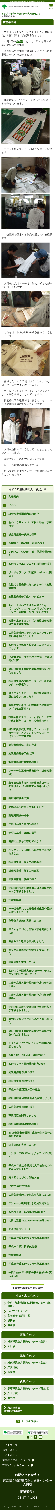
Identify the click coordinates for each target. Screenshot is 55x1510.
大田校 (11, 1346)
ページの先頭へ (30, 1421)
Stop (40, 1437)
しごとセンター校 (17, 1310)
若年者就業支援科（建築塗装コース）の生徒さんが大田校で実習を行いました (30, 786)
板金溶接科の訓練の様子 (22, 534)
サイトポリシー (11, 1455)
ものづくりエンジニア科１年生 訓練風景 (30, 524)
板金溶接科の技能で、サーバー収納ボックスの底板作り (30, 683)
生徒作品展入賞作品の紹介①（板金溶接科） (30, 996)
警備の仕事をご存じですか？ (25, 841)
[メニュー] (51, 6)
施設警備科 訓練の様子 (22, 1072)
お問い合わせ (10, 1450)
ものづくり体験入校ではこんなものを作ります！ (30, 646)
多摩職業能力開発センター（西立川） (29, 1388)
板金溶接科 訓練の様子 (22, 1081)
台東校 (11, 1372)
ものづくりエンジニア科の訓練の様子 (30, 563)
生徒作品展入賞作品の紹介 (24, 824)
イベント (14, 505)
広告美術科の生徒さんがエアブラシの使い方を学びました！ (30, 634)
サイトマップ (10, 1445)
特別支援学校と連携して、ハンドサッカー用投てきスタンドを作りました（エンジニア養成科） (30, 733)
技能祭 (19, 41)
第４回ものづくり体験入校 (24, 1177)
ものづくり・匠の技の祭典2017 (27, 1212)
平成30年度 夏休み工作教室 (24, 1089)
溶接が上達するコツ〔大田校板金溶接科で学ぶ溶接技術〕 (30, 622)
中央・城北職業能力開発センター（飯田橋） (29, 1304)
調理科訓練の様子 (19, 815)
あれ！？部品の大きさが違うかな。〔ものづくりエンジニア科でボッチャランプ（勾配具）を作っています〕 (30, 608)
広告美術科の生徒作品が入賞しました (30, 1194)
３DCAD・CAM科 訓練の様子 (27, 543)
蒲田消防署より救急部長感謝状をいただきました (30, 671)
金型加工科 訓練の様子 (22, 832)
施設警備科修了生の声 (21, 753)
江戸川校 (12, 1367)
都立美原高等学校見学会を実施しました (30, 952)
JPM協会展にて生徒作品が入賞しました (30, 1020)
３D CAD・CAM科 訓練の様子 (27, 1055)
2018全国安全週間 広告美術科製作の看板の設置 (30, 1134)
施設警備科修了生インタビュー (26, 596)
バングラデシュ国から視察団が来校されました (30, 852)
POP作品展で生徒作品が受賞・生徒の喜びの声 (30, 658)
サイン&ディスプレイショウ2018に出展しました (30, 1045)
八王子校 (12, 1393)
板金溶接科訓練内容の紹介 (24, 513)
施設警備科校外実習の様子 (24, 762)
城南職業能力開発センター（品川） (27, 1341)
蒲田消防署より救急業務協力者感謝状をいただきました (30, 1033)
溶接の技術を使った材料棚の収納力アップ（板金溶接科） (30, 707)
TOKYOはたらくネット (15, 1465)
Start (35, 1437)
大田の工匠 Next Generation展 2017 (30, 1220)
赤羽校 (11, 1325)
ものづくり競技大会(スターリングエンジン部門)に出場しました (30, 972)
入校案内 (14, 496)
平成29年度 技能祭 (19, 1186)
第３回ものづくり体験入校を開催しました (30, 931)
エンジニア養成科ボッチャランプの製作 (30, 1155)
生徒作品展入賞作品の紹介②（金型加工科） (30, 984)
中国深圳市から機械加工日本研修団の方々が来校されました (30, 889)
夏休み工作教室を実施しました (26, 941)
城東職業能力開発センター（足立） (27, 1362)
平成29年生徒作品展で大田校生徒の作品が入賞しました (30, 1167)
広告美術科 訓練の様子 (22, 879)
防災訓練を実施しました (22, 962)
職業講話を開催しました (22, 1115)
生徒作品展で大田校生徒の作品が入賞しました (30, 1274)
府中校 (11, 1398)
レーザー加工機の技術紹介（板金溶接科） (30, 772)
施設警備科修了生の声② (22, 744)
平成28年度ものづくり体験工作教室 (29, 1263)
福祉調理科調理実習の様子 (24, 1124)
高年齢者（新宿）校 (18, 1315)
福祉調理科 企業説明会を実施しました (30, 1098)
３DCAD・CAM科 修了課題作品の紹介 (30, 553)
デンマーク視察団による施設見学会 (29, 1203)
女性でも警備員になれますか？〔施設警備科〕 (30, 586)
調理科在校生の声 (19, 798)
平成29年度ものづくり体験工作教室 (29, 1237)
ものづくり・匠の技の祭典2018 (27, 1063)
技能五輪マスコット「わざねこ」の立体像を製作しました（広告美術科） (30, 719)
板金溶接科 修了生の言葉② (25, 862)
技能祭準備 (15, 900)
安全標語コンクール (20, 1229)
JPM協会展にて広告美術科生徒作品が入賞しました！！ (30, 910)
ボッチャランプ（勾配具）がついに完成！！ (30, 574)
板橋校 (11, 1320)
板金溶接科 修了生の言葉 (24, 870)
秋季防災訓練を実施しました (25, 920)
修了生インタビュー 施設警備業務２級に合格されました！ (30, 695)
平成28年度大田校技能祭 (23, 1246)
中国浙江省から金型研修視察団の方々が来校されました (30, 1008)
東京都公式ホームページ (16, 1460)
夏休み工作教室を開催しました (26, 806)
